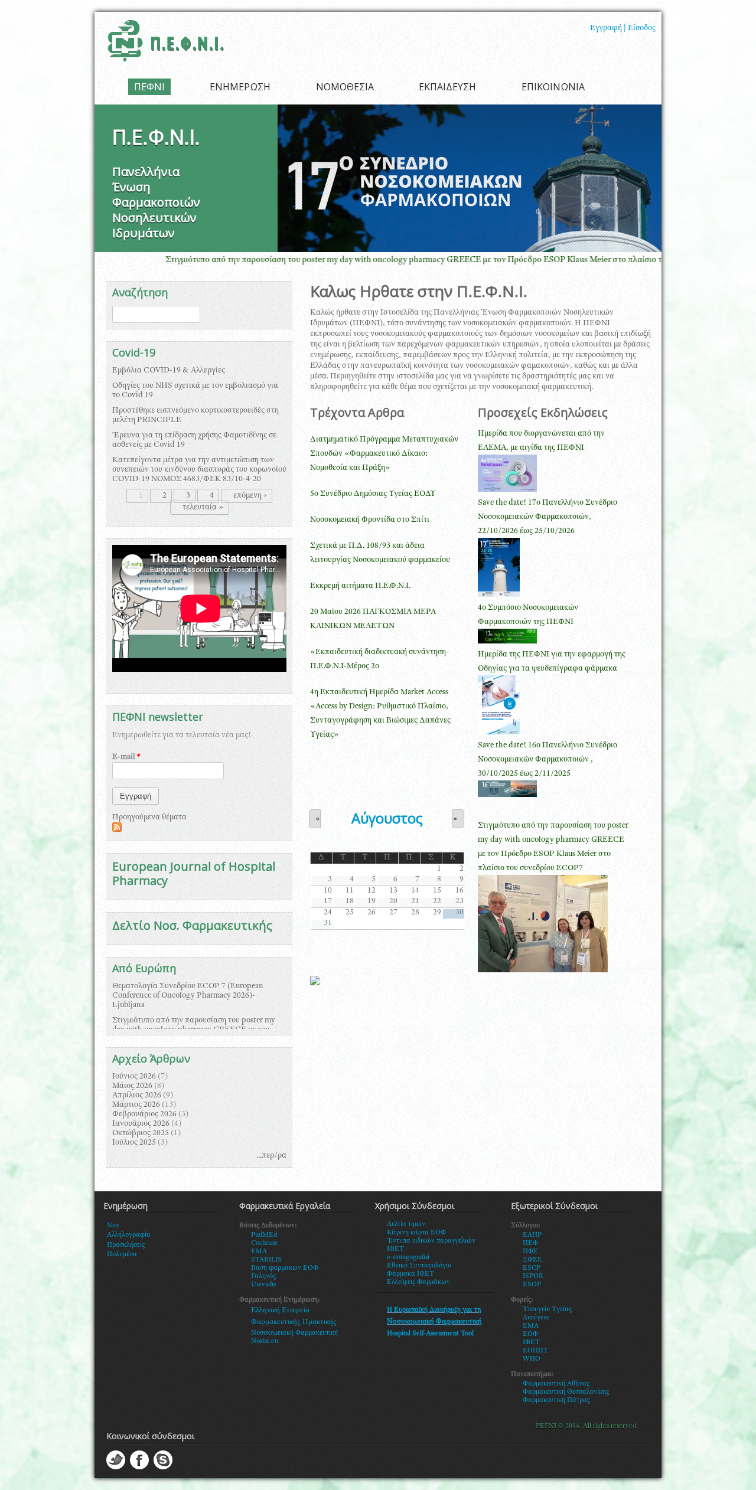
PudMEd (264, 1235)
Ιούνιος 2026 (134, 1077)
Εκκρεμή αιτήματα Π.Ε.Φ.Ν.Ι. (360, 586)
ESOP (532, 1284)
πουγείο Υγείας (549, 1309)
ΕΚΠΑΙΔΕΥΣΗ (447, 86)
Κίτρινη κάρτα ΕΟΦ (416, 1232)
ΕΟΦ (530, 1334)
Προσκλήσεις (126, 1245)
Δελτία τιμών (406, 1224)
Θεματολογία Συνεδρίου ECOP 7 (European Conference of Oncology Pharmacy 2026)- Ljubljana (187, 995)
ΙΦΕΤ (531, 1342)
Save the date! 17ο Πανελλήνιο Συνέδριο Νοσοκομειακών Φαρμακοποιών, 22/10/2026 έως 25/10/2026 (547, 517)
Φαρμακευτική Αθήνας (556, 1383)
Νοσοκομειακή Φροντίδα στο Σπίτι (369, 520)
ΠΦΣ (530, 1251)
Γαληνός (263, 1276)
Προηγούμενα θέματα (149, 817)
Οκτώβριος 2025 (140, 1133)
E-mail (126, 757)
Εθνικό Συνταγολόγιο (419, 1265)
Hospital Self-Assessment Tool (430, 1333)
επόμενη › (250, 496)
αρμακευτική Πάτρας (559, 1400)
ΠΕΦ (530, 1243)
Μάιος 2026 (132, 1086)
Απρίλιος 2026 (136, 1096)
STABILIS (266, 1259)
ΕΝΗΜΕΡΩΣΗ (240, 86)
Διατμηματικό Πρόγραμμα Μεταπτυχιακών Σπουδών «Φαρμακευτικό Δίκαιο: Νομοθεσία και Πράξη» (384, 454)
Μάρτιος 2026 (136, 1105)
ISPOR (533, 1276)
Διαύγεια (536, 1317)
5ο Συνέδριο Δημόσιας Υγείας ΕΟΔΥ (373, 494)
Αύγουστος (387, 818)
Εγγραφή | (608, 28)
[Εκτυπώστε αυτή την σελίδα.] (315, 983)
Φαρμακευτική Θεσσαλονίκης (566, 1392)
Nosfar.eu (264, 1341)
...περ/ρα (271, 1156)
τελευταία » (203, 508)
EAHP (532, 1235)
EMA (259, 1251)
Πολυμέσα (122, 1254)
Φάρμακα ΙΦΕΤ (410, 1273)
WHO (531, 1358)
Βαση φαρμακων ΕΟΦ (284, 1268)
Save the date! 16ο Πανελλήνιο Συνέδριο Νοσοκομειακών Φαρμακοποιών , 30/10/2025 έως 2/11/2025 (547, 759)
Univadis (263, 1284)
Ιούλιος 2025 (134, 1143)
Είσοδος (642, 28)
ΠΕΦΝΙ (149, 86)
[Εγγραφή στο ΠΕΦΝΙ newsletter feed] (117, 830)
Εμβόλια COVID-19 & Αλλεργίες (168, 371)
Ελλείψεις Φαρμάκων (418, 1282)
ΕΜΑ (531, 1325)
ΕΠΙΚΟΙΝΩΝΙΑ (553, 86)
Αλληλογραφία (129, 1235)
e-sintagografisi (408, 1257)
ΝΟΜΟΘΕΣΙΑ (345, 86)
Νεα (113, 1225)
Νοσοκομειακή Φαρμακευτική (294, 1333)
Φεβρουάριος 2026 (144, 1114)
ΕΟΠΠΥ (536, 1350)
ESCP (531, 1268)
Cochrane (264, 1243)
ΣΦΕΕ (532, 1259)
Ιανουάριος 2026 (141, 1124)
